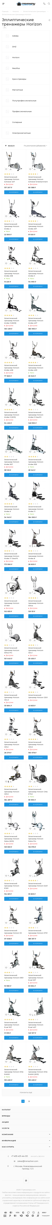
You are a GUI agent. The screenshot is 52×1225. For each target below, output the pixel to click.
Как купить (8, 1147)
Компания (7, 1134)
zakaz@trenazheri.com (27, 1161)
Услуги (5, 1128)
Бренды (6, 1116)
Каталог (6, 1110)
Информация (9, 1141)
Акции (5, 1122)
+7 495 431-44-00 (19, 1156)
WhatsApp (26, 1180)
